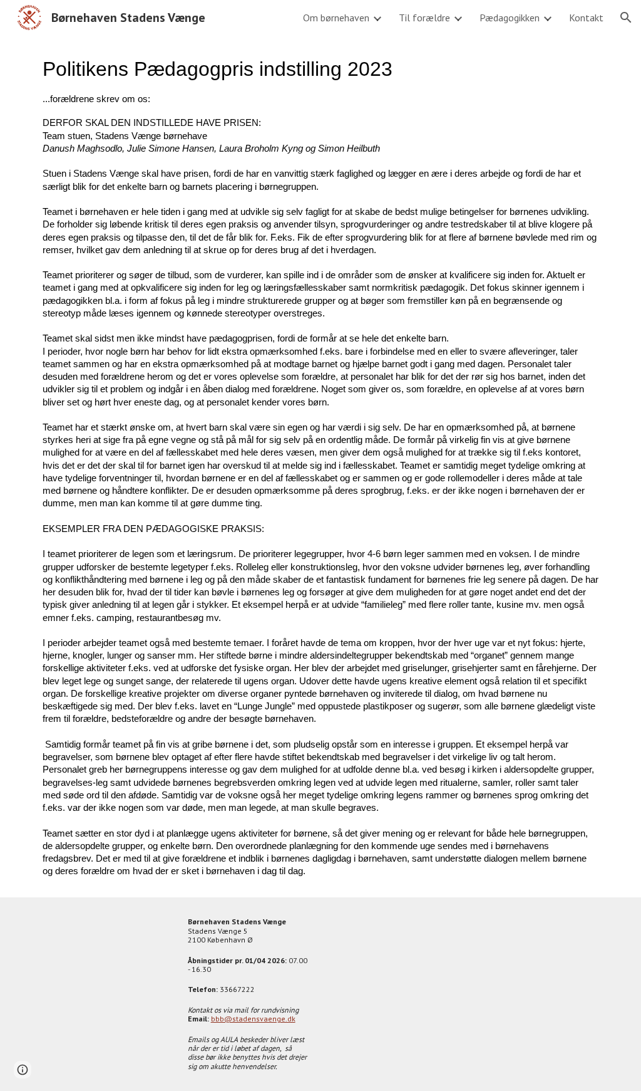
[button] (626, 18)
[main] (321, 466)
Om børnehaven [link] (336, 17)
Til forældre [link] (424, 17)
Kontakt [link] (586, 17)
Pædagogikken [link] (509, 17)
